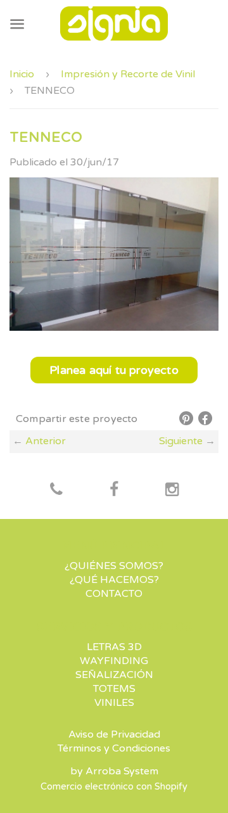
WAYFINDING (114, 661)
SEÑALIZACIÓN (114, 675)
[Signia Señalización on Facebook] (56, 490)
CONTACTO (114, 593)
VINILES (114, 702)
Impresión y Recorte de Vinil (128, 74)
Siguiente (181, 441)
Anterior (45, 441)
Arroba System (122, 771)
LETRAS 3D (114, 647)
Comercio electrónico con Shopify (114, 786)
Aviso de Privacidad (114, 734)
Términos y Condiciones (114, 748)
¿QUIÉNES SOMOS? (114, 566)
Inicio (22, 74)
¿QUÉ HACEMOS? (114, 579)
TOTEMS (114, 688)
